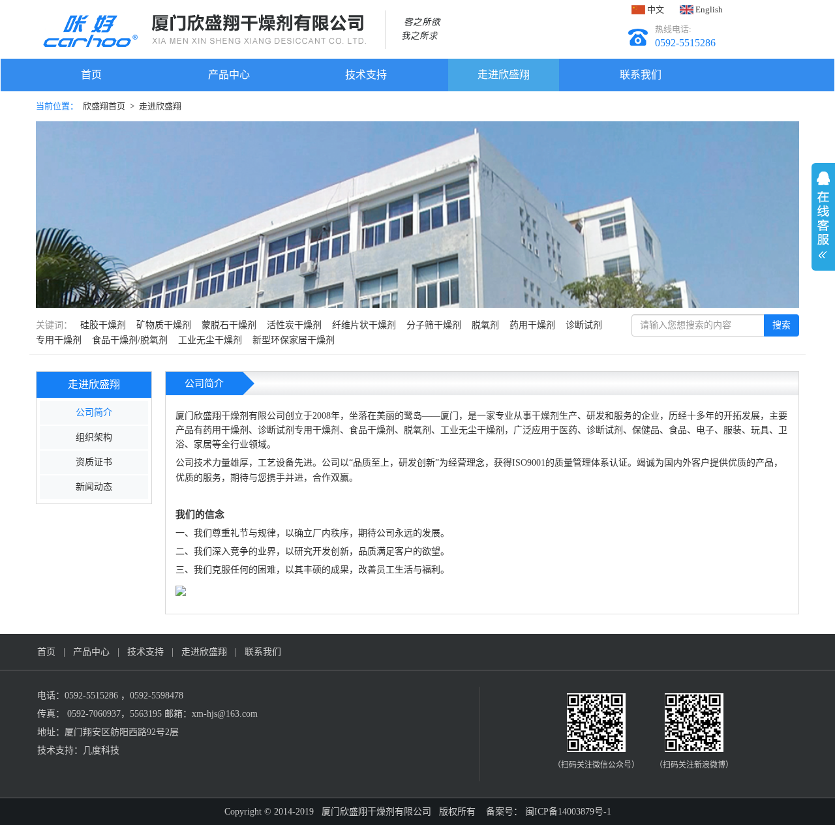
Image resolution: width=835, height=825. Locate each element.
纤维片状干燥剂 (364, 325)
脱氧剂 (485, 325)
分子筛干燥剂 (433, 325)
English (708, 9)
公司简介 (94, 412)
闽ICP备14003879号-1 (567, 812)
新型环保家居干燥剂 (293, 340)
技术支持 (366, 74)
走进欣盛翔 (504, 74)
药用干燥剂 (532, 325)
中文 (654, 9)
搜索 (781, 325)
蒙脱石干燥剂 (229, 325)
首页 (91, 74)
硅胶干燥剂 (103, 325)
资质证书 (94, 462)
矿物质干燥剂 (163, 325)
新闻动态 (94, 487)
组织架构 (94, 437)
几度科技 (101, 750)
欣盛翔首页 (104, 106)
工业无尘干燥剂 (210, 340)
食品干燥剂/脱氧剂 (130, 340)
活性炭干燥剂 (294, 325)
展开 (823, 210)
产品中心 (229, 74)
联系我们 (640, 74)
